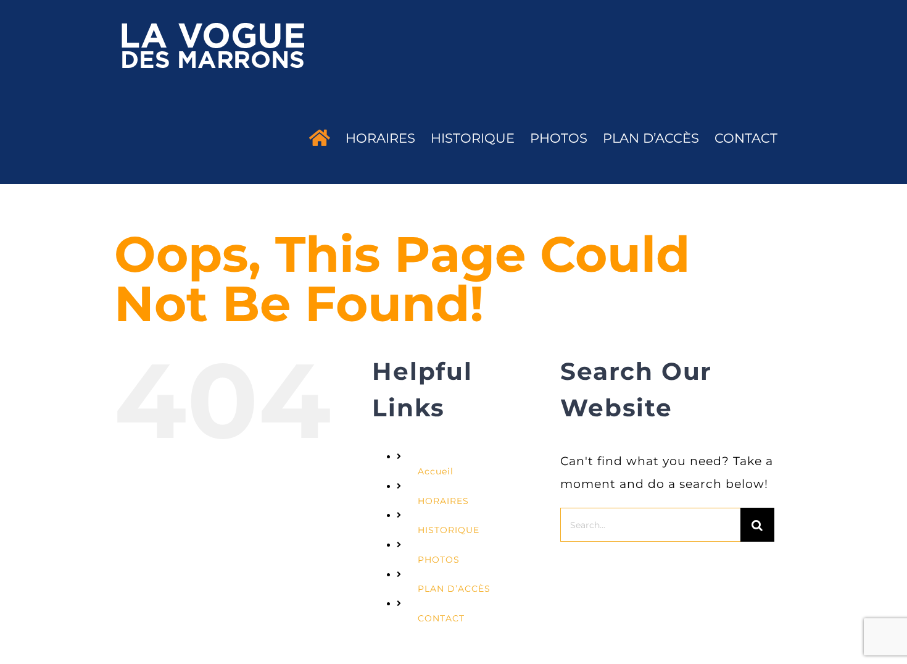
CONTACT (441, 618)
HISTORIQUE (448, 530)
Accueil (436, 471)
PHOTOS (439, 559)
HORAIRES (443, 500)
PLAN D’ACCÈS (454, 588)
